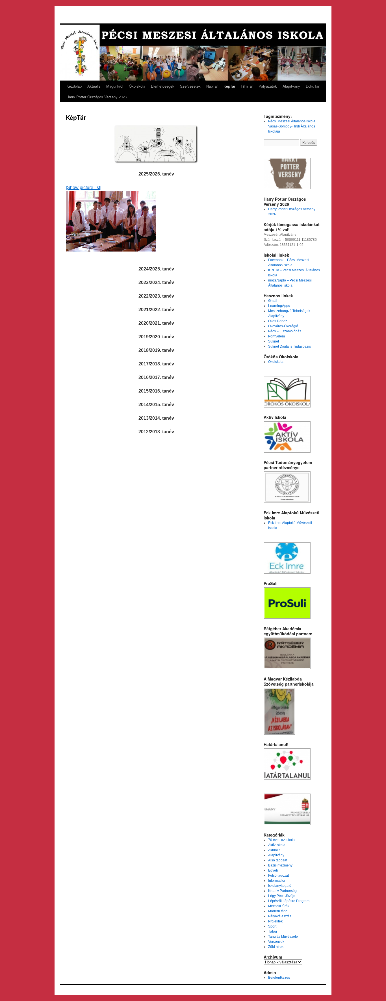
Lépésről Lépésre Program (288, 901)
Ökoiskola (137, 86)
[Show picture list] (83, 187)
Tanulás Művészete (283, 937)
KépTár (229, 86)
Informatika (276, 881)
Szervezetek (190, 86)
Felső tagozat (278, 875)
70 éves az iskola (281, 840)
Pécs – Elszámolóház (284, 331)
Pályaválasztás (279, 916)
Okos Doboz (277, 321)
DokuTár (312, 86)
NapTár (212, 86)
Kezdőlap (74, 86)
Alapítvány (291, 86)
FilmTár (247, 86)
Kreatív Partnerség (282, 891)
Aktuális (94, 86)
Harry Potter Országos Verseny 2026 (96, 96)
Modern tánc (277, 911)
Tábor (272, 931)
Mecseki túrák (278, 906)
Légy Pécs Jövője (281, 896)
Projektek (275, 921)
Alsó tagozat (277, 860)
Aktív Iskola (276, 845)
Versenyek (276, 942)
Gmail (272, 301)
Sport (272, 926)
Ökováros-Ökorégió (283, 326)
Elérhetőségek (162, 86)
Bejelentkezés (279, 978)
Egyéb (273, 870)
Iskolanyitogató (279, 886)
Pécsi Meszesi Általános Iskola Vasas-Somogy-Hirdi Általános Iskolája (291, 126)
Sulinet (273, 341)
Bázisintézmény (280, 865)
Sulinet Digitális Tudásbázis (289, 346)
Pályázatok (268, 86)
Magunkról (114, 86)
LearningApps (279, 306)
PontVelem (276, 336)
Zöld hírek (275, 947)
